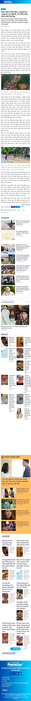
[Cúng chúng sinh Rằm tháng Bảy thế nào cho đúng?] (20, 594)
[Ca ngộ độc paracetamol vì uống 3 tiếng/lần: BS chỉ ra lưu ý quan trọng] (20, 353)
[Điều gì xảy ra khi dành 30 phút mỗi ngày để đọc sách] (20, 342)
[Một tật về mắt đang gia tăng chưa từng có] (4, 342)
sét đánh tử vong (5, 212)
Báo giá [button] (5, 690)
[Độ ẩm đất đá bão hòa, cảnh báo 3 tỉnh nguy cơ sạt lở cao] (8, 235)
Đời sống (3, 9)
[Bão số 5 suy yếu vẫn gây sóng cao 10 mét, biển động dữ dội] (8, 225)
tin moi (23, 210)
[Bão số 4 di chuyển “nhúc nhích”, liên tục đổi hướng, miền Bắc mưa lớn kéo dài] (4, 353)
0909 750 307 (5, 686)
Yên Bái (18, 210)
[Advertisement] (15, 437)
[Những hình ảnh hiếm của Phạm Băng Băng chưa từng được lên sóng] (15, 315)
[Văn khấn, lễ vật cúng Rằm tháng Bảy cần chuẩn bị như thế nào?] (20, 365)
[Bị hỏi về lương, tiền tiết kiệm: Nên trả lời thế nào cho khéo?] (20, 413)
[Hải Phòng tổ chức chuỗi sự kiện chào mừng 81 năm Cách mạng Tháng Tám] (4, 380)
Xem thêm (15, 649)
